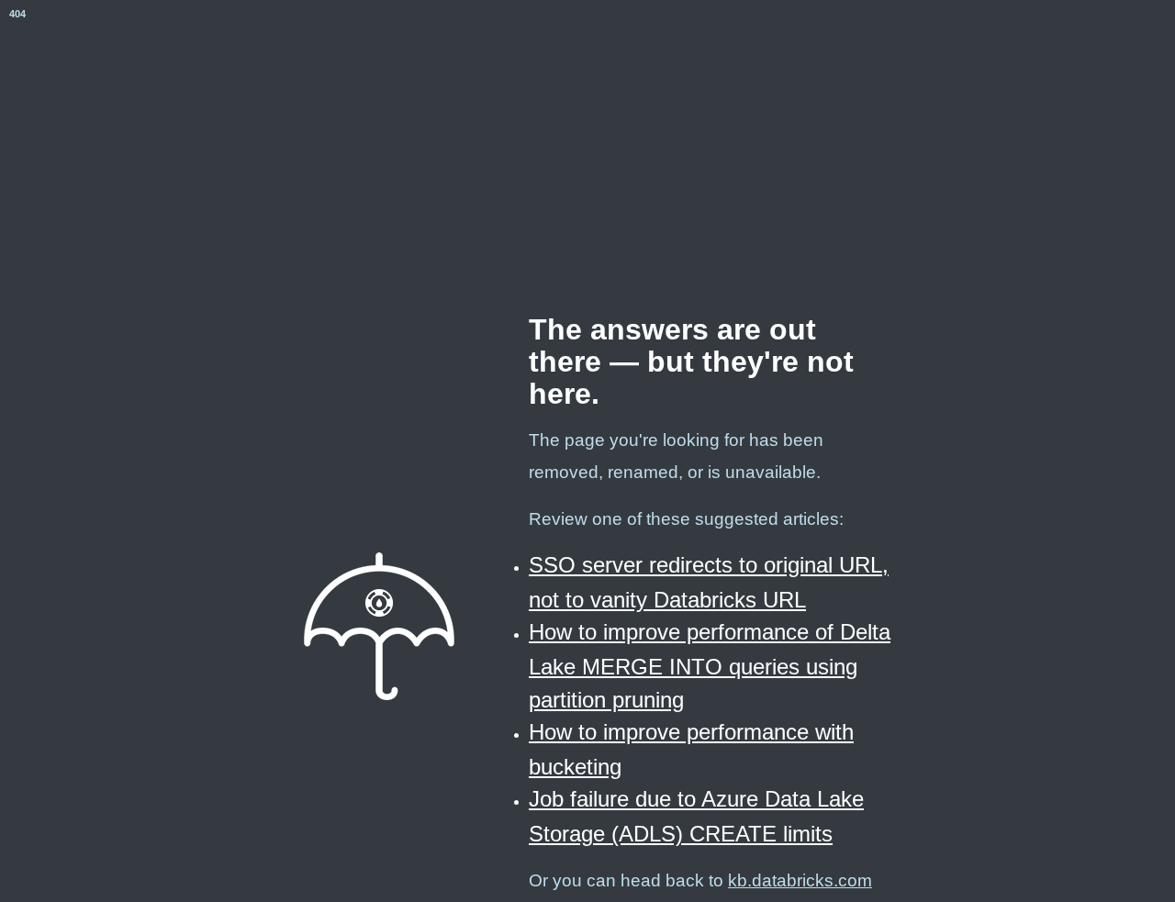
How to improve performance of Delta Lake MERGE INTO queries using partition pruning (709, 665)
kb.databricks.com (800, 880)
